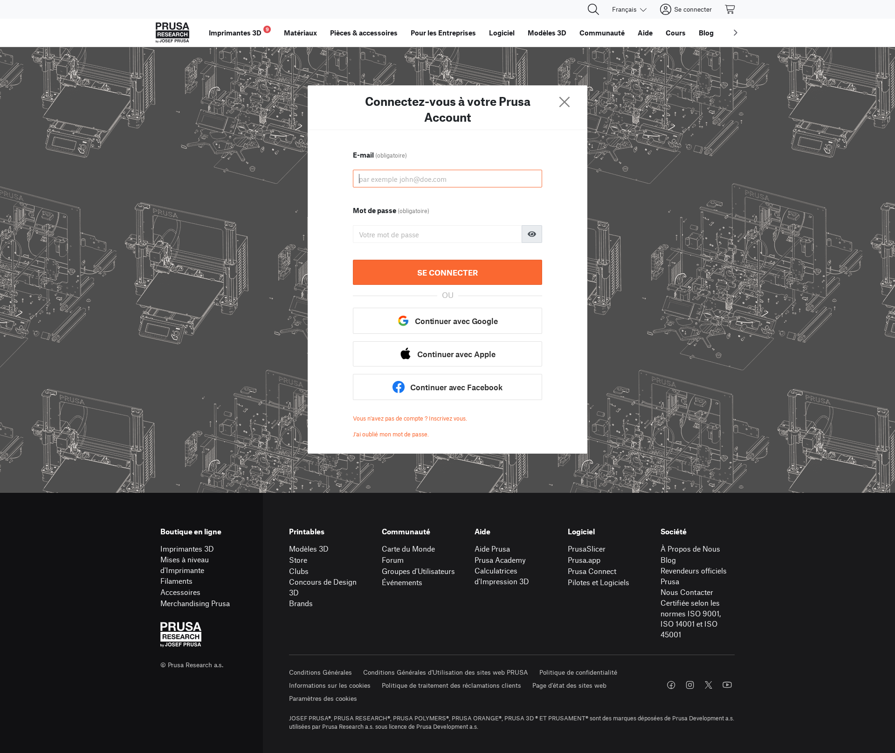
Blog (668, 559)
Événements (402, 582)
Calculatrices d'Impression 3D (502, 576)
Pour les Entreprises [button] (443, 32)
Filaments (176, 580)
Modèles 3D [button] (547, 32)
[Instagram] (689, 684)
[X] (708, 684)
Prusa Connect (592, 570)
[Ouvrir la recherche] (593, 9)
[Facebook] (671, 684)
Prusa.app (584, 559)
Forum (393, 559)
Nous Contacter (687, 591)
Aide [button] (645, 32)
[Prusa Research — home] (172, 32)
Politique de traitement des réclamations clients (451, 685)
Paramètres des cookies (323, 698)
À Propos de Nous (690, 548)
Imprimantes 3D (187, 548)
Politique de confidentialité (578, 672)
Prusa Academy (500, 559)
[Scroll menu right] (735, 33)
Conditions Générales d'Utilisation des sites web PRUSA (445, 672)
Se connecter (447, 272)
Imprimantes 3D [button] (239, 31)
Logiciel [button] (502, 32)
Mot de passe (391, 210)
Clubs (299, 570)
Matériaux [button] (300, 32)
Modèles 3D (309, 548)
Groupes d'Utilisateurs (418, 570)
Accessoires (180, 591)
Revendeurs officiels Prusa (694, 576)
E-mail (380, 155)
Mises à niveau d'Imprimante (184, 564)
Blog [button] (706, 32)
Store (298, 559)
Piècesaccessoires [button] (364, 32)
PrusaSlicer (587, 548)
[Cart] (730, 9)
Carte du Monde (408, 548)
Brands (301, 603)
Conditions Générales (320, 672)
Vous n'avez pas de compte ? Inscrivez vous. (410, 418)
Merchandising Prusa (195, 603)
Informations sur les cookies (330, 685)
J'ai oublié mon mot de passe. (391, 434)
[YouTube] (727, 684)
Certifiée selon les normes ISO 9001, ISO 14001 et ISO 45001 (691, 618)
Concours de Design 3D (323, 587)
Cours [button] (676, 32)
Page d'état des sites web (569, 685)
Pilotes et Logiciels (598, 582)
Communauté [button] (602, 32)
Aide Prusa (492, 548)
